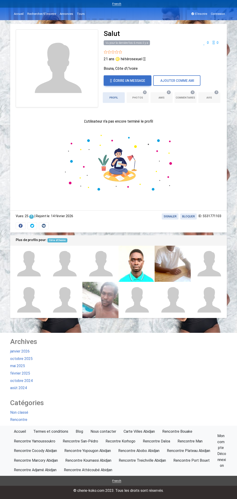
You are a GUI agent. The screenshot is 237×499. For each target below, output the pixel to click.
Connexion (218, 14)
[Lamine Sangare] (64, 300)
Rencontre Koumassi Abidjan (88, 460)
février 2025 (20, 373)
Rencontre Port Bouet (191, 460)
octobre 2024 (21, 380)
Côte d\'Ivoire (57, 240)
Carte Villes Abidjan (139, 431)
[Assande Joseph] (136, 300)
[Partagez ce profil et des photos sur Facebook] (20, 225)
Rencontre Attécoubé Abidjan (88, 470)
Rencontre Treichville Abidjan (142, 460)
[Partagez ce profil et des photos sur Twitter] (32, 225)
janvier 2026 (20, 351)
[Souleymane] (209, 264)
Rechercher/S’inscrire (41, 14)
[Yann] (172, 300)
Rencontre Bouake (177, 431)
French (116, 4)
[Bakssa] (100, 264)
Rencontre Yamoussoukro (34, 441)
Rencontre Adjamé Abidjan (35, 470)
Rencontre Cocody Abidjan (35, 450)
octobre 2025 (21, 358)
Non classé (19, 412)
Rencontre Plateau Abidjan (188, 450)
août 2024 (18, 388)
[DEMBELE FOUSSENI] (136, 264)
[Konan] (64, 264)
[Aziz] (209, 300)
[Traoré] (100, 300)
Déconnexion (221, 459)
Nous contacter (103, 431)
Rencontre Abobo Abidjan (138, 450)
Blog (79, 431)
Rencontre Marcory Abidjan (36, 460)
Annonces (66, 14)
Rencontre (18, 419)
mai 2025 (17, 366)
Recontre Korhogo (120, 441)
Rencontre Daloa (156, 441)
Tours (81, 14)
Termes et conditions (50, 431)
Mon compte (221, 442)
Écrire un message (129, 81)
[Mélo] (28, 264)
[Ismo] (28, 300)
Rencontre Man (190, 441)
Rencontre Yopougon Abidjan (87, 450)
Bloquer (188, 216)
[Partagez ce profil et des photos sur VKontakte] (44, 225)
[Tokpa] (172, 264)
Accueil (19, 14)
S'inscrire (200, 14)
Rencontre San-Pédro (80, 441)
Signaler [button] (170, 216)
